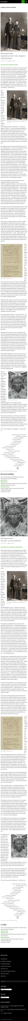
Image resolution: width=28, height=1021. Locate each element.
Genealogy (6, 53)
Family (2, 53)
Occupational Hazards (5, 963)
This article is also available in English (9, 64)
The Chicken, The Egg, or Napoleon (8, 971)
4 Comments (12, 61)
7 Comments (11, 543)
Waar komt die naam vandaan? (13, 57)
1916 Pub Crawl (4, 968)
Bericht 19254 (4, 480)
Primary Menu (26, 1)
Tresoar (2, 488)
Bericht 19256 (4, 481)
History (11, 53)
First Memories (4, 958)
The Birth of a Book (5, 973)
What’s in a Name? (11, 540)
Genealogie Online (5, 486)
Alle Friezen (3, 483)
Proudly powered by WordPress (6, 1019)
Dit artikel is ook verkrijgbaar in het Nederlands (12, 547)
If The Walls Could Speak (6, 961)
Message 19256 (4, 932)
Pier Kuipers (4, 1)
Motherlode (3, 976)
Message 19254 (4, 930)
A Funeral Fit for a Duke (6, 966)
